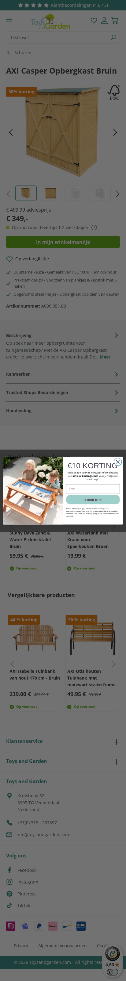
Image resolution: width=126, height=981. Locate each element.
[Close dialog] (118, 462)
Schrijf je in (92, 499)
